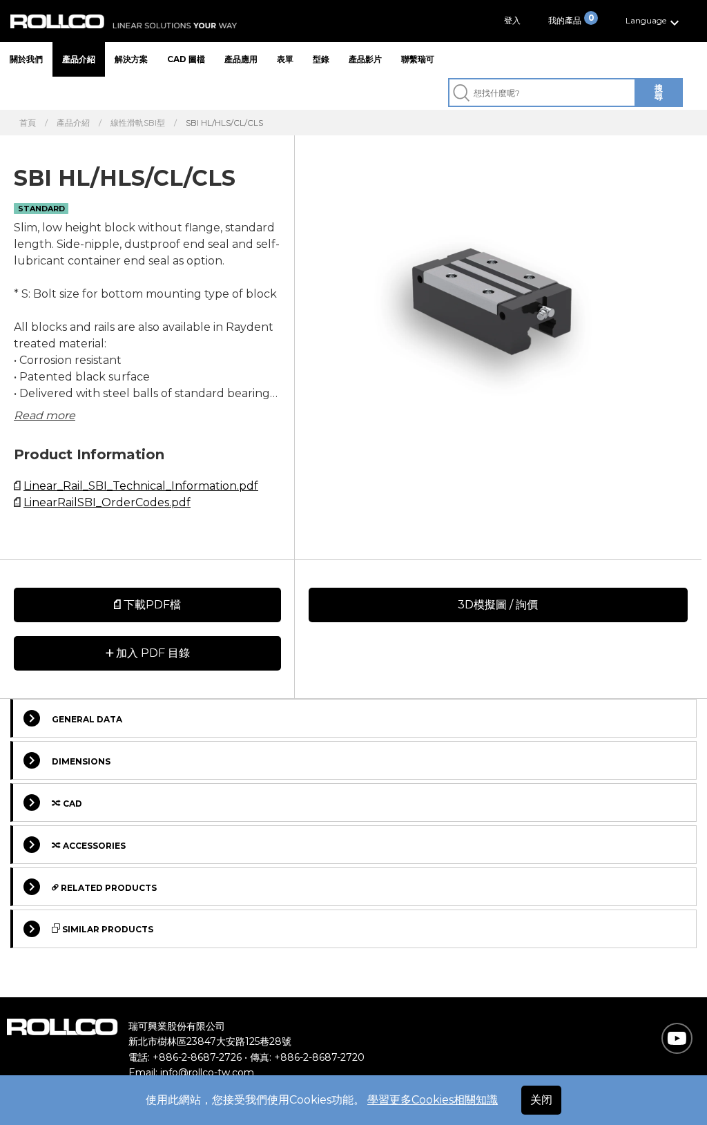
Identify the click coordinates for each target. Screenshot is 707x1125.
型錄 (321, 59)
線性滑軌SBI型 (137, 123)
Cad (71, 803)
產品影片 (365, 59)
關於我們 (26, 59)
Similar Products (106, 929)
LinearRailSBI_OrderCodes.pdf (107, 502)
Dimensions (81, 761)
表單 (285, 59)
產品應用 (241, 59)
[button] (654, 21)
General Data (87, 719)
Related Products (108, 888)
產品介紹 (78, 59)
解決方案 (131, 59)
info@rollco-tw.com (207, 1072)
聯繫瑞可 (417, 59)
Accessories (93, 845)
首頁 (27, 123)
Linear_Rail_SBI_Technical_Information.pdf (140, 485)
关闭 (541, 1099)
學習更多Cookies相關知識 (432, 1099)
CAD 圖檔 (186, 59)
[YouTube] (677, 1038)
